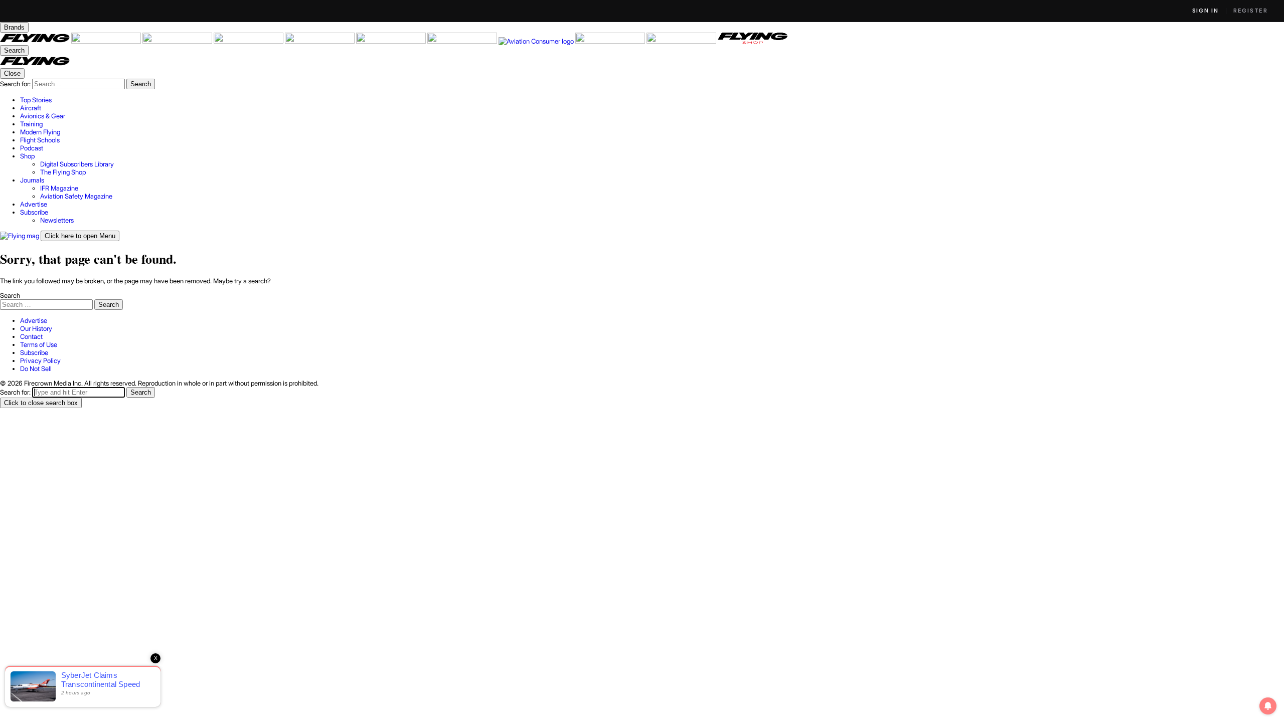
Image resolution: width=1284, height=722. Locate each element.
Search (10, 295)
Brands (14, 27)
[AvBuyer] (320, 41)
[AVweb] (249, 41)
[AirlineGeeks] (178, 41)
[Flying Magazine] (35, 41)
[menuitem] (652, 100)
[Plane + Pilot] (463, 41)
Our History (36, 328)
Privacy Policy (40, 360)
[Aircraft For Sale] (106, 41)
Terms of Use (38, 344)
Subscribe (34, 352)
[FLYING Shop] (752, 41)
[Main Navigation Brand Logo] (35, 64)
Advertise (33, 320)
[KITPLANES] (391, 41)
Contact (31, 336)
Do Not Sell (36, 369)
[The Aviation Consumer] (537, 41)
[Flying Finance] (611, 41)
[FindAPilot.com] (682, 41)
